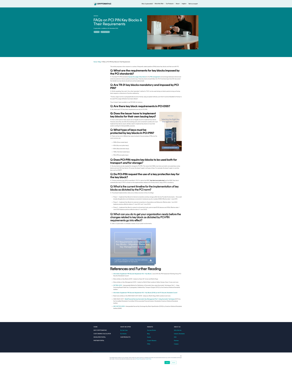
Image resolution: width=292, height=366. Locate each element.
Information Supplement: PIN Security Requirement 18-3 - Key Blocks (132, 274)
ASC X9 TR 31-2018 (119, 306)
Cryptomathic (97, 28)
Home (95, 62)
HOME (95, 327)
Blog (99, 62)
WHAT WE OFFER (125, 327)
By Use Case (124, 330)
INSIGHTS (150, 327)
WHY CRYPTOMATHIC (100, 330)
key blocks (96, 32)
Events (149, 337)
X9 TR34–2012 (117, 285)
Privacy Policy (139, 359)
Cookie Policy (148, 359)
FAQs (148, 344)
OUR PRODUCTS (125, 337)
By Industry (123, 334)
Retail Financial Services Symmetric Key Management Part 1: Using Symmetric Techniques (150, 299)
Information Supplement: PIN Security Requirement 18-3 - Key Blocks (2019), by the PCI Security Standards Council (145, 292)
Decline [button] (173, 362)
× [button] (181, 355)
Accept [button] (167, 362)
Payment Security (105, 32)
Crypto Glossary (151, 340)
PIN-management (155, 77)
